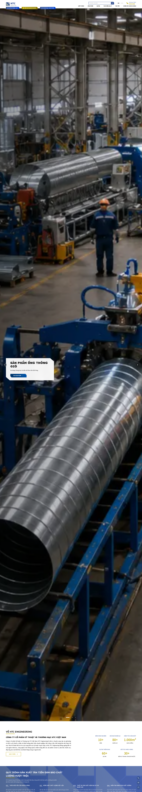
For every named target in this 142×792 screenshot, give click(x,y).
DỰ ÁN (98, 6)
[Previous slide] (4, 365)
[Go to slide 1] (66, 717)
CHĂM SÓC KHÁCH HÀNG (129, 6)
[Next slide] (137, 365)
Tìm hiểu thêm (17, 375)
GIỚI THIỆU (81, 6)
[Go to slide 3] (76, 717)
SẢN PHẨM (90, 6)
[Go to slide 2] (71, 717)
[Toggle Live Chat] (138, 787)
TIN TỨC (117, 6)
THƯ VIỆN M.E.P (107, 6)
